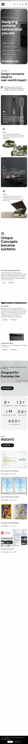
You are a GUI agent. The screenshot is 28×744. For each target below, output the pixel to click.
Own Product (14, 319)
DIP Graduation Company (10, 46)
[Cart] (14, 4)
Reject (10, 741)
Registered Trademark (9, 43)
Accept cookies (17, 741)
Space (4, 132)
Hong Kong (4, 319)
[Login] (17, 4)
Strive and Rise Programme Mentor (10, 497)
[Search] (20, 4)
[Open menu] (25, 4)
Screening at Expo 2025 (7, 549)
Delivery (5, 194)
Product (5, 115)
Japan (3, 282)
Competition (11, 282)
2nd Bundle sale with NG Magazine (10, 523)
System (5, 170)
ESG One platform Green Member (10, 471)
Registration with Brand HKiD (11, 50)
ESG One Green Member (10, 54)
